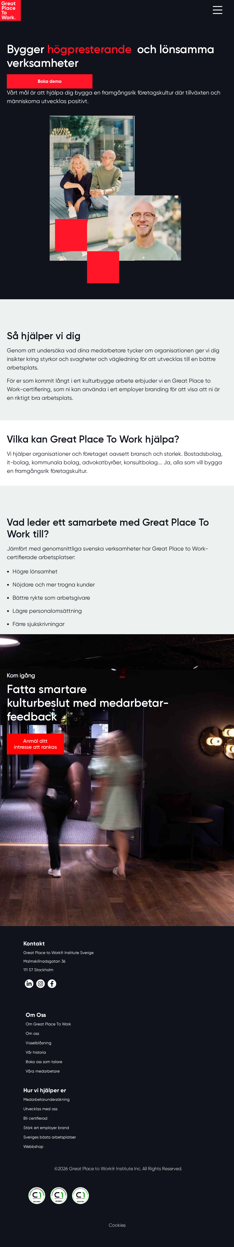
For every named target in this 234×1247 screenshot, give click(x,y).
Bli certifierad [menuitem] (35, 1118)
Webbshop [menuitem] (33, 1146)
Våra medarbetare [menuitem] (43, 1071)
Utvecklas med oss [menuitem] (40, 1109)
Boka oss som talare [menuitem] (44, 1061)
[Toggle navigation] (217, 10)
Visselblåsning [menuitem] (38, 1043)
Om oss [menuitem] (32, 1033)
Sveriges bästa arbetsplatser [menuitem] (49, 1137)
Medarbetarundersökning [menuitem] (46, 1099)
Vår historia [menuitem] (36, 1052)
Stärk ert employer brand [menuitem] (46, 1127)
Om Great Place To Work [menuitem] (48, 1024)
